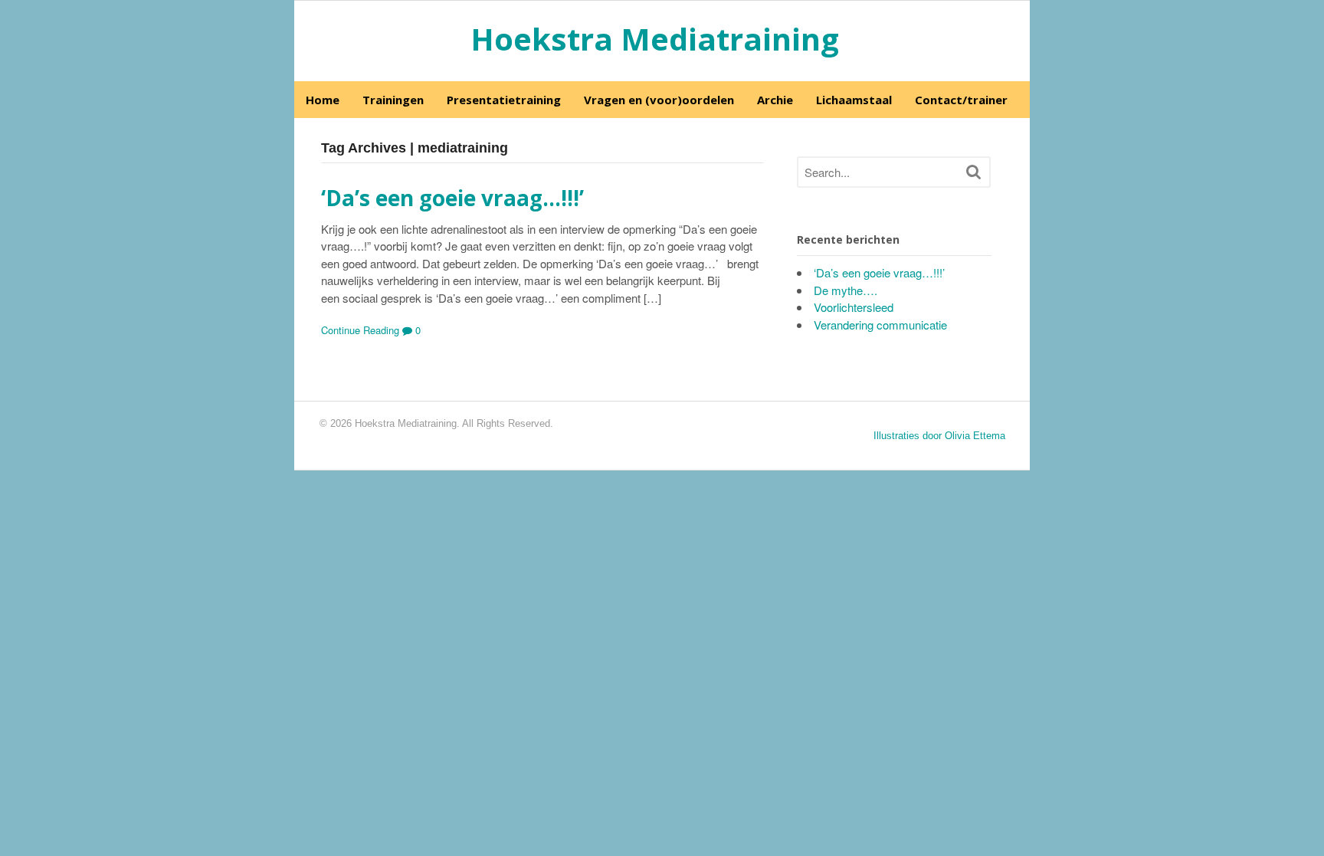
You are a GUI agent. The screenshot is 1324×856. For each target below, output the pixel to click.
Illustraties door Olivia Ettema (939, 435)
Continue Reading (360, 330)
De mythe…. (845, 290)
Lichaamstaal (854, 99)
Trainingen (393, 99)
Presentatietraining (504, 99)
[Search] (974, 171)
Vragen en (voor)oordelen (659, 99)
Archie (775, 99)
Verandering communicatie (880, 324)
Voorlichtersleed (853, 307)
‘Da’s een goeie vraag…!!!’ (452, 197)
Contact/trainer (961, 99)
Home (322, 99)
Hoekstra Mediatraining (654, 39)
